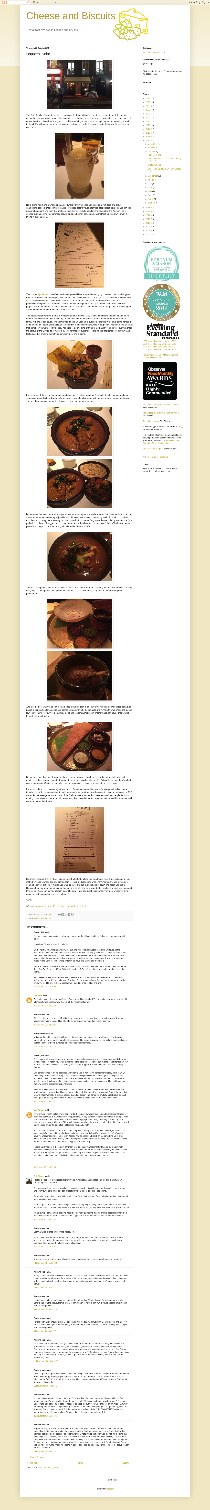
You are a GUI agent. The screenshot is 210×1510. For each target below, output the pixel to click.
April (150, 195)
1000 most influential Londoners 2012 (160, 344)
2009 (148, 227)
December (153, 144)
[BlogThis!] (62, 914)
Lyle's (29, 300)
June (150, 187)
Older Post (127, 1463)
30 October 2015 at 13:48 (45, 1101)
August (151, 180)
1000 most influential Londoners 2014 (160, 349)
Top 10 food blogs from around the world (161, 413)
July (150, 183)
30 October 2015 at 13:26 (45, 1046)
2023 (148, 110)
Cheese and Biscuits (71, 15)
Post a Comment (37, 1457)
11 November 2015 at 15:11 (46, 1361)
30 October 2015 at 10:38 (45, 986)
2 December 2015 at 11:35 (45, 1451)
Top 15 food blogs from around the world (161, 405)
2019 (148, 125)
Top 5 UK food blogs (152, 449)
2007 (148, 234)
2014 (148, 208)
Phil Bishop (39, 1176)
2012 (148, 215)
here (150, 71)
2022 (148, 114)
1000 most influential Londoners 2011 (159, 341)
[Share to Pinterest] (72, 914)
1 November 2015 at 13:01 (45, 1288)
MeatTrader (39, 1110)
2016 (148, 137)
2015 (148, 140)
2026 (148, 98)
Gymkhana (43, 294)
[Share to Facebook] (68, 914)
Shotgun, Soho (154, 165)
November (153, 148)
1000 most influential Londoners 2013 (160, 347)
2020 (148, 121)
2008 (148, 231)
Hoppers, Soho (154, 155)
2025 (148, 102)
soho (41, 918)
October (152, 152)
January (152, 203)
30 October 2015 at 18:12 (45, 1247)
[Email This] (59, 914)
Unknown (38, 995)
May (150, 191)
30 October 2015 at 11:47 (45, 1025)
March (151, 199)
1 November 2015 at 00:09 (45, 1263)
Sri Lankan (48, 918)
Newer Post (32, 1463)
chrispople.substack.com (154, 52)
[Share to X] (65, 914)
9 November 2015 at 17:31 (45, 1331)
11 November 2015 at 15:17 (46, 1386)
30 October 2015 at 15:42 (45, 1167)
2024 (148, 106)
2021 (148, 117)
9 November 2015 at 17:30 (45, 1309)
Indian (36, 918)
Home (80, 1463)
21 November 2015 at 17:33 (46, 1416)
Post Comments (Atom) (48, 1467)
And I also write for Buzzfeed (155, 457)
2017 (148, 133)
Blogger (110, 1489)
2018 (148, 129)
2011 (148, 219)
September (153, 176)
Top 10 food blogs (151, 421)
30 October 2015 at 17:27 (45, 1219)
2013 (148, 211)
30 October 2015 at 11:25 (45, 1006)
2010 (148, 223)
